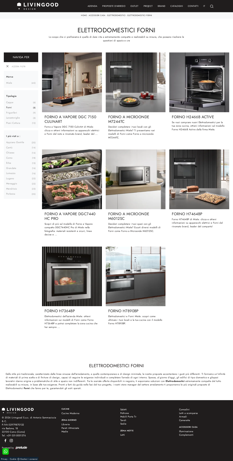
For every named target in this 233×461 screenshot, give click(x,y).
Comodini (184, 409)
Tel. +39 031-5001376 (14, 435)
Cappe (9, 102)
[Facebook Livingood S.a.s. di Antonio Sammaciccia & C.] (5, 440)
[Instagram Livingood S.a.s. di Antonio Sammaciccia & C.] (10, 440)
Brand (161, 6)
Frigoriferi (11, 112)
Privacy (4, 459)
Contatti (193, 6)
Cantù (9, 147)
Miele (9, 83)
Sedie (123, 424)
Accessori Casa (97, 15)
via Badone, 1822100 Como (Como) (13, 430)
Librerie (65, 424)
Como (9, 158)
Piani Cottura (13, 123)
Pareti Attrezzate (70, 428)
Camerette (184, 420)
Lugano (10, 178)
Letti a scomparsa (188, 413)
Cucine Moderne (70, 413)
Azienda (92, 6)
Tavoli (123, 420)
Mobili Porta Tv (128, 416)
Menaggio (11, 183)
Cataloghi (176, 6)
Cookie (13, 459)
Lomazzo (11, 173)
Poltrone (124, 413)
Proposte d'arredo (113, 6)
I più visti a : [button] (13, 136)
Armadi (183, 416)
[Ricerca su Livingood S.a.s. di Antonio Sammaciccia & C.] (212, 6)
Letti (122, 435)
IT (204, 6)
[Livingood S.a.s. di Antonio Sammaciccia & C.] (18, 410)
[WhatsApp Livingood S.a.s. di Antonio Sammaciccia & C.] (5, 451)
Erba (8, 163)
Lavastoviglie (13, 117)
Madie (64, 431)
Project (148, 6)
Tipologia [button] (11, 96)
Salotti (123, 409)
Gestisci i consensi (28, 459)
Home (84, 15)
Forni (9, 107)
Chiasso (10, 152)
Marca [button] (9, 76)
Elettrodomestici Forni (139, 15)
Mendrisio (11, 188)
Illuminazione (186, 431)
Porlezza (10, 194)
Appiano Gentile (15, 142)
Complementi (186, 435)
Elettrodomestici (116, 15)
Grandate (11, 168)
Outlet (134, 6)
